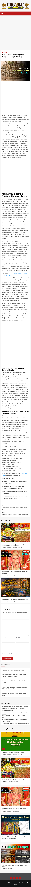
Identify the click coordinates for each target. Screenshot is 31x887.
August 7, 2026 (11, 840)
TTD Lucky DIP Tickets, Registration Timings (13, 670)
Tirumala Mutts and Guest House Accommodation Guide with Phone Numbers (14, 688)
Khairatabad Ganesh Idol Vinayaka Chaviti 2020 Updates (13, 681)
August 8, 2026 (16, 575)
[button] (2, 13)
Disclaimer (26, 875)
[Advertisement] (15, 33)
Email (18, 637)
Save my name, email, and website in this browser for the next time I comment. (15, 653)
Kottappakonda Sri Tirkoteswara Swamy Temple (15, 599)
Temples (4, 52)
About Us (4, 875)
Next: (15, 513)
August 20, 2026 (16, 754)
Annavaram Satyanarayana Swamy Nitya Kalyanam (15, 706)
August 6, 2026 (11, 868)
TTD (3, 748)
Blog (4, 540)
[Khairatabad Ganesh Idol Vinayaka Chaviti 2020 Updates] (15, 560)
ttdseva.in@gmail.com (7, 547)
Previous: (14, 507)
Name (4, 637)
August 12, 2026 (16, 547)
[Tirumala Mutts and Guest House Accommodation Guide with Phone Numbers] (15, 825)
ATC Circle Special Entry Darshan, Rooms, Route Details (14, 694)
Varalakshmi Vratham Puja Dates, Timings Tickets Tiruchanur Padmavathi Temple (14, 675)
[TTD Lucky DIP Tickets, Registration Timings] (15, 741)
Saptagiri (5, 840)
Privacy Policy (18, 875)
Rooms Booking (6, 832)
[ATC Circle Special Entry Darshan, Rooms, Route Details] (15, 853)
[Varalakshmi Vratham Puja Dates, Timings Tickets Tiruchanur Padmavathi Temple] (15, 532)
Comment (5, 618)
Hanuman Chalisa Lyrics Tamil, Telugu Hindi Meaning (15, 723)
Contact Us (11, 875)
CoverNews (22, 882)
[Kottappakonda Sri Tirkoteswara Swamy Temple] (15, 587)
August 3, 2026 (16, 601)
